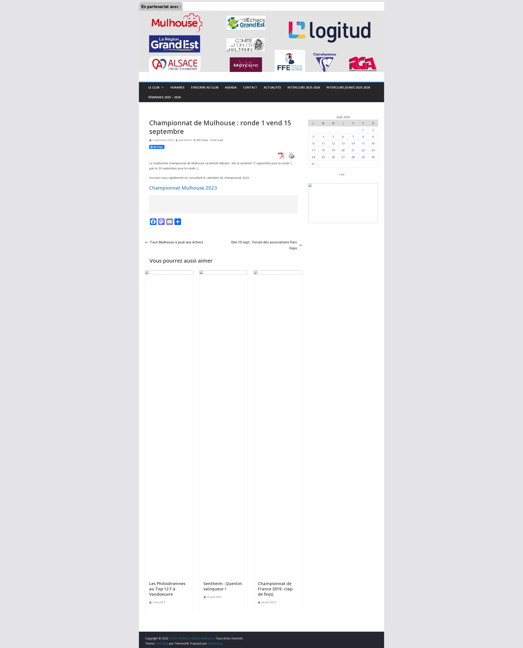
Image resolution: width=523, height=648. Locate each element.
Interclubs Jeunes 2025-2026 (348, 87)
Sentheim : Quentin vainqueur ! (222, 586)
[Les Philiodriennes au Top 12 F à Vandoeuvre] (169, 273)
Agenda (231, 87)
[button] (161, 87)
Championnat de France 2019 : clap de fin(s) (275, 589)
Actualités (272, 87)
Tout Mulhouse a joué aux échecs (176, 242)
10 (313, 143)
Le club (153, 87)
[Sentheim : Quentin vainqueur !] (223, 273)
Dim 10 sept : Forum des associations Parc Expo (264, 245)
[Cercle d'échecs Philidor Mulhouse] (261, 5)
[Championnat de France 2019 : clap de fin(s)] (278, 273)
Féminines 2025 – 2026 (164, 97)
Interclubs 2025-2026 (303, 87)
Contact (250, 87)
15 (363, 143)
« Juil (341, 174)
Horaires (177, 87)
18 (323, 150)
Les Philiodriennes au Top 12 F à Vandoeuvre (167, 589)
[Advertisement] (223, 204)
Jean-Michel (185, 140)
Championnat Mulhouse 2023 (183, 187)
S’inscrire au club (204, 87)
